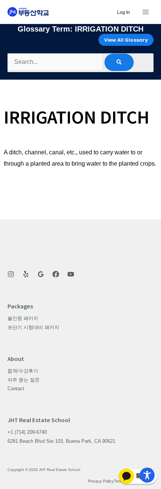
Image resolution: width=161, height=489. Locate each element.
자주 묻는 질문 (23, 380)
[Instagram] (10, 274)
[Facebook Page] (55, 274)
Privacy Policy (101, 481)
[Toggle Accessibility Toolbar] (147, 475)
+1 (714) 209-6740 (27, 432)
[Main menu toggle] (145, 12)
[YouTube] (70, 274)
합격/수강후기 (22, 371)
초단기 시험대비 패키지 (33, 327)
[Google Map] (40, 274)
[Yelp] (25, 274)
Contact (15, 388)
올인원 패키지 (22, 318)
